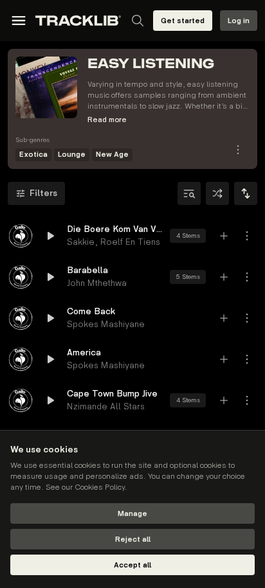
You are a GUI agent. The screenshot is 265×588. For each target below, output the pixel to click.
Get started (183, 21)
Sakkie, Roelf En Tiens (113, 241)
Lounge (72, 154)
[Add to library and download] (224, 236)
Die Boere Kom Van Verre (114, 229)
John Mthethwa (97, 283)
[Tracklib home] (78, 20)
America (84, 352)
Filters (43, 193)
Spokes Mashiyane (106, 324)
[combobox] (245, 193)
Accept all (132, 565)
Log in (239, 21)
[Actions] (238, 149)
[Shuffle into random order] (217, 193)
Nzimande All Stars (106, 406)
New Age (112, 154)
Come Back (91, 311)
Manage (132, 514)
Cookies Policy (100, 487)
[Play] (20, 236)
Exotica (33, 154)
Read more (107, 120)
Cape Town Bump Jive (112, 393)
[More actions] (247, 236)
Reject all (133, 539)
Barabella (87, 270)
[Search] (137, 20)
